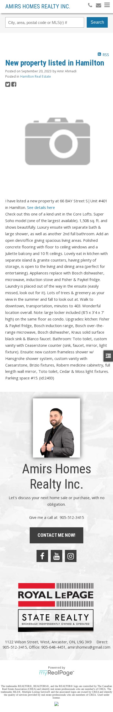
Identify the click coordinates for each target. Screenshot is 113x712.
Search (97, 22)
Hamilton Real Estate (35, 76)
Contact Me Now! (56, 535)
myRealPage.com (56, 673)
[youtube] (56, 556)
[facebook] (42, 556)
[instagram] (70, 556)
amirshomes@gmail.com (89, 647)
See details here (41, 207)
